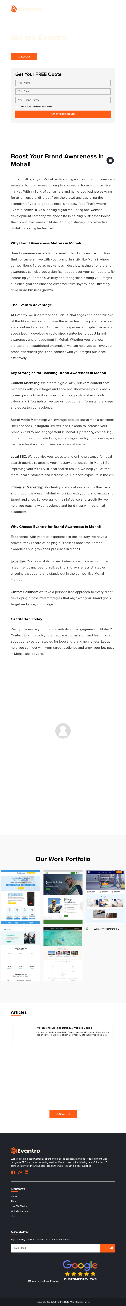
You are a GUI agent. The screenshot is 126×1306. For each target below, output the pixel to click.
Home (14, 1196)
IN (20, 1172)
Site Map (70, 1302)
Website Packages (20, 1211)
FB (13, 1172)
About (14, 1201)
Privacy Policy (83, 1302)
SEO (13, 1216)
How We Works (19, 1206)
